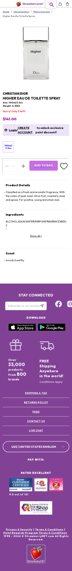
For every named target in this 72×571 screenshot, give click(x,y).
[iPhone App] (22, 330)
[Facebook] (58, 304)
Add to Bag (43, 165)
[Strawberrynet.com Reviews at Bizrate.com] (20, 490)
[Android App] (52, 330)
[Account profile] (60, 4)
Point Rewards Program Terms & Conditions (35, 532)
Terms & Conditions (49, 529)
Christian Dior (15, 93)
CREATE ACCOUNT (25, 130)
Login (13, 130)
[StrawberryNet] (29, 4)
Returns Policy (36, 402)
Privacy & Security (19, 529)
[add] (23, 166)
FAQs (36, 411)
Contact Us (36, 421)
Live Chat (36, 430)
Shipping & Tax (36, 393)
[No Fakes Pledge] (56, 488)
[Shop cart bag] (67, 4)
